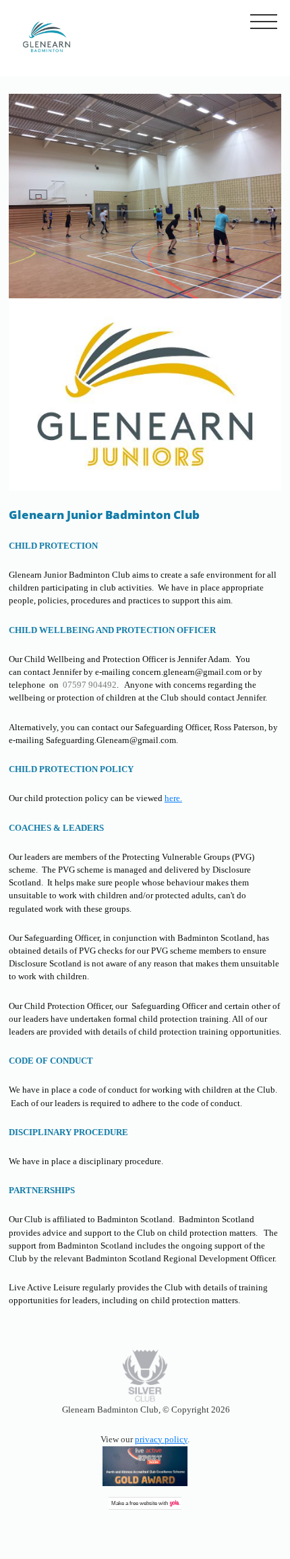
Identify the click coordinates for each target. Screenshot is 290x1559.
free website (143, 1503)
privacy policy (161, 1439)
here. (173, 798)
